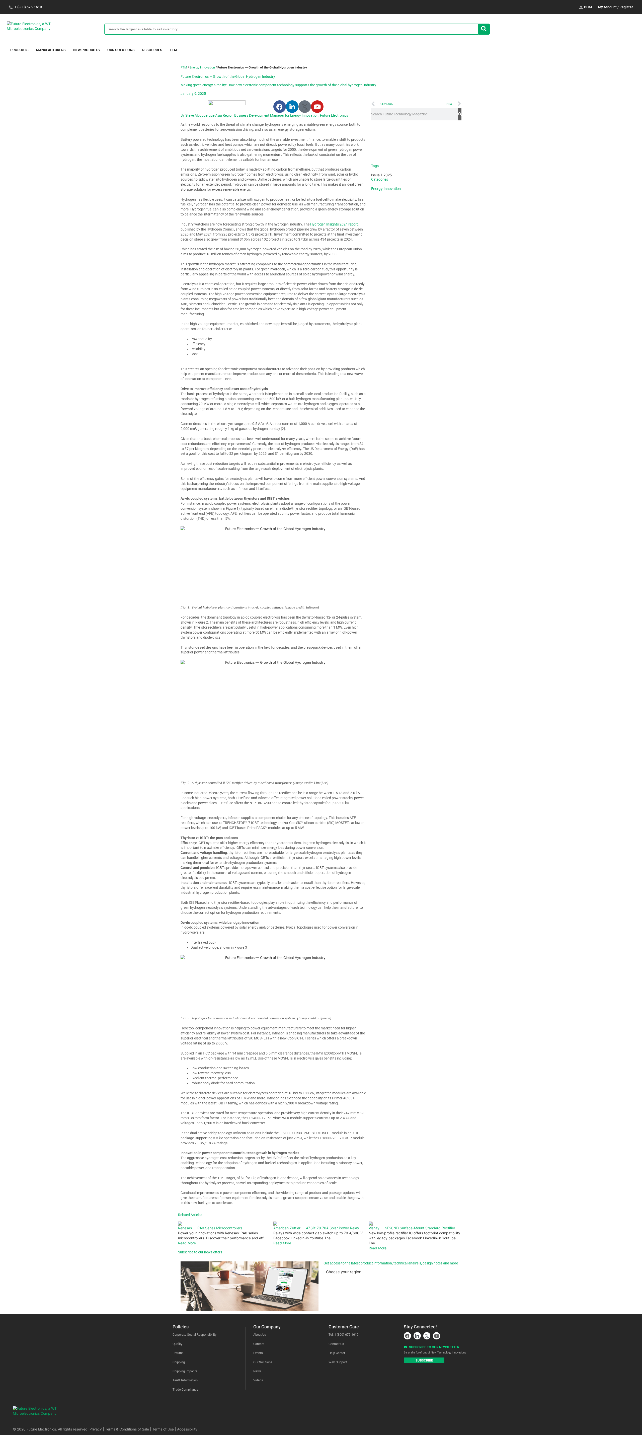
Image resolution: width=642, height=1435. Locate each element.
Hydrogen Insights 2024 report (333, 224)
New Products (86, 50)
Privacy (96, 1429)
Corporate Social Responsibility (194, 1334)
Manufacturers (51, 50)
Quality (177, 1344)
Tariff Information (185, 1380)
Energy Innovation (202, 67)
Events (258, 1353)
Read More (187, 1243)
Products (19, 50)
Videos (258, 1380)
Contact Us (336, 1344)
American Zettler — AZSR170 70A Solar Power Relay (316, 1228)
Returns (178, 1353)
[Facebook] (279, 106)
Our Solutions (121, 50)
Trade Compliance (185, 1389)
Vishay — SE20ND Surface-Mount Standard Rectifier (412, 1228)
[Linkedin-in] (292, 106)
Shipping (179, 1362)
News (257, 1371)
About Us (259, 1334)
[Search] (459, 114)
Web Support (338, 1362)
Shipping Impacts (185, 1371)
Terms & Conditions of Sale (127, 1429)
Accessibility (187, 1429)
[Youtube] (317, 106)
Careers (258, 1344)
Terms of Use (163, 1429)
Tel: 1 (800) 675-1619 (343, 1334)
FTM (173, 50)
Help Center (337, 1353)
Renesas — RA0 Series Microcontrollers (210, 1228)
